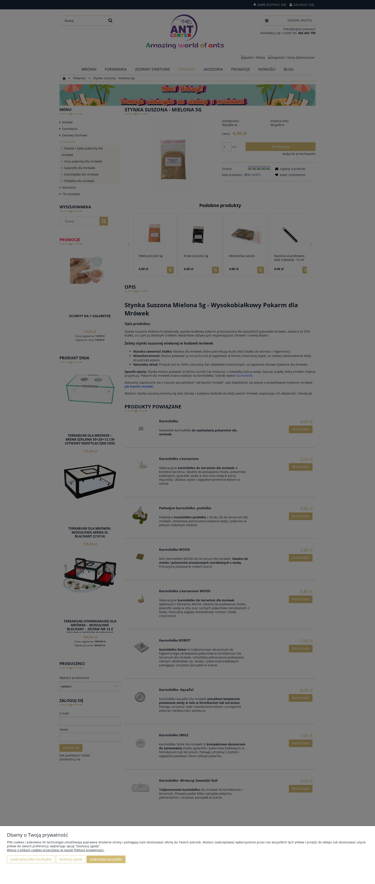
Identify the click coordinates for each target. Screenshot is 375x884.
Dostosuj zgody (70, 859)
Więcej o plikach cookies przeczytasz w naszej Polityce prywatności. (55, 850)
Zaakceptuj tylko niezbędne (31, 859)
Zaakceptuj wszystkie (106, 859)
